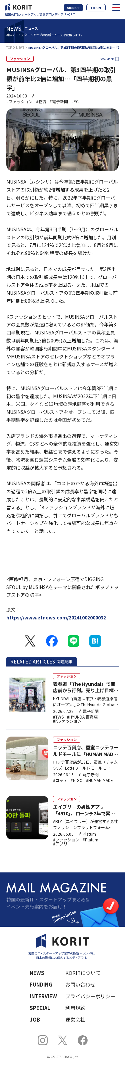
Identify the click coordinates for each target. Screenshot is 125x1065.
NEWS (20, 47)
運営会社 (75, 1019)
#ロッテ (60, 780)
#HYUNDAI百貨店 (82, 717)
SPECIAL (40, 1007)
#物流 (41, 101)
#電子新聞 (59, 101)
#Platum (90, 840)
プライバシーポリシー (87, 996)
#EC (75, 101)
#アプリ (60, 844)
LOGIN (96, 8)
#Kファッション (67, 721)
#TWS (58, 717)
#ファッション (19, 101)
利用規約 (75, 1007)
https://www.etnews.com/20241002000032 (56, 617)
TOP (9, 47)
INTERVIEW (43, 996)
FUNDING (41, 984)
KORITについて (83, 972)
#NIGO (77, 780)
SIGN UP (73, 8)
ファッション (20, 58)
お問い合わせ (80, 984)
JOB (35, 1019)
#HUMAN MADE (99, 780)
